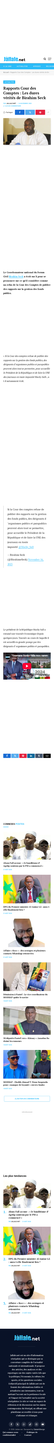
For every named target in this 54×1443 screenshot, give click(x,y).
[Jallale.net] (14, 59)
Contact (27, 1435)
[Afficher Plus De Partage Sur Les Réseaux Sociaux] (48, 112)
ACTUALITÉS (9, 82)
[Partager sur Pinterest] (40, 112)
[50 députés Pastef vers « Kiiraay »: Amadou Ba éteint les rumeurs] (27, 1020)
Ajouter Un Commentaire (27, 1099)
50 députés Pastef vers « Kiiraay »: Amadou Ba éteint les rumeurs (26, 1040)
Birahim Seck (16, 276)
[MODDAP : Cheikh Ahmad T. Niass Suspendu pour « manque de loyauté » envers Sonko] (27, 1064)
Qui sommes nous (11, 1432)
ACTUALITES (22, 66)
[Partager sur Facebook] (20, 112)
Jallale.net (11, 103)
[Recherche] (45, 59)
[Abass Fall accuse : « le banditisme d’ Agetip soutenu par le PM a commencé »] (27, 845)
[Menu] (49, 59)
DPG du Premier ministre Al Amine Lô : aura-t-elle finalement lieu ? (26, 908)
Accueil (6, 72)
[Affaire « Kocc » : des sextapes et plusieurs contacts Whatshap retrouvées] (27, 933)
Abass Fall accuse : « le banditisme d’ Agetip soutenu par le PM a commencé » (23, 864)
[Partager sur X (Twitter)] (30, 112)
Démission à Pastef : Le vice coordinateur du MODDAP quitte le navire (25, 996)
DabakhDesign (39, 1429)
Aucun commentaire (13, 106)
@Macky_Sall (26, 547)
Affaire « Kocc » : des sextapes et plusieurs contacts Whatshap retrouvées (24, 952)
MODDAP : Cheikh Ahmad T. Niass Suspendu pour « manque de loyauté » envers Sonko (25, 1083)
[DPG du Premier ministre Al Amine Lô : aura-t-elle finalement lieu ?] (27, 889)
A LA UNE (7, 66)
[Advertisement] (27, 27)
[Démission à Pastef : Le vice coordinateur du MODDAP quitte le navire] (27, 976)
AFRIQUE (37, 66)
